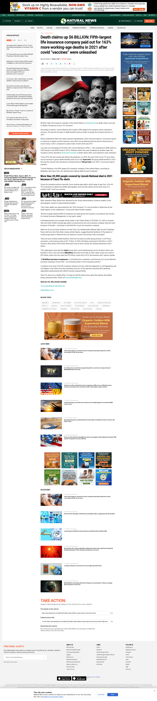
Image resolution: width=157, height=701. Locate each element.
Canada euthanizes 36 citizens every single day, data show (83, 565)
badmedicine (56, 68)
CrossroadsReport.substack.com (53, 286)
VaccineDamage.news (73, 278)
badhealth (48, 68)
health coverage (46, 70)
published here (65, 687)
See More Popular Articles (20, 133)
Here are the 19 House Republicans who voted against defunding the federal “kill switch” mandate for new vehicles (90, 437)
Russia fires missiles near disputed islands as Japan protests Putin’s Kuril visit (19, 87)
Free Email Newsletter (72, 652)
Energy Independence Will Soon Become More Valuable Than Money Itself (11, 204)
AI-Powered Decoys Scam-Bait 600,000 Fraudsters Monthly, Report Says (20, 55)
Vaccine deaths (46, 72)
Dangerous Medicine (94, 68)
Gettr (127, 659)
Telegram (128, 652)
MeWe (127, 664)
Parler (127, 654)
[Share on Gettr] (69, 64)
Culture (49, 28)
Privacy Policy (70, 667)
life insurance (56, 70)
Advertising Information (73, 662)
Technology (121, 28)
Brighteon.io (129, 647)
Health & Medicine (62, 28)
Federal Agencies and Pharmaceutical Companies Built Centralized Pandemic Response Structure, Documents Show (20, 96)
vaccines (54, 72)
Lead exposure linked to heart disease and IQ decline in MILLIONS (85, 531)
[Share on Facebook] (47, 64)
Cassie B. (74, 348)
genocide (111, 68)
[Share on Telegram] (56, 64)
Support (68, 654)
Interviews (30, 15)
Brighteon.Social (130, 650)
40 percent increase (69, 153)
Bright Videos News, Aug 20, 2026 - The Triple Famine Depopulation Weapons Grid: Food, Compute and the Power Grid (11, 217)
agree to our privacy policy (53, 697)
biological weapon (76, 68)
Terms (53, 684)
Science (110, 28)
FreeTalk (128, 662)
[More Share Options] (74, 64)
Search (153, 15)
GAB (127, 667)
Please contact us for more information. (52, 630)
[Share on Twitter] (52, 64)
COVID (85, 68)
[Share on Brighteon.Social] (43, 64)
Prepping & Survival (97, 28)
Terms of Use (70, 669)
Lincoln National (67, 70)
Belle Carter (75, 383)
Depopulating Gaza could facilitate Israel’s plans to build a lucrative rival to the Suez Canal (89, 420)
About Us (138, 15)
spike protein (109, 70)
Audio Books (39, 15)
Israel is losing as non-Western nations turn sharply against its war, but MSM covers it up (88, 403)
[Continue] (44, 657)
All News (99, 650)
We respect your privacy (10, 662)
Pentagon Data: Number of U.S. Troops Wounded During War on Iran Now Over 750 (20, 47)
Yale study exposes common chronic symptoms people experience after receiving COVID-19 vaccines (87, 351)
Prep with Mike (20, 15)
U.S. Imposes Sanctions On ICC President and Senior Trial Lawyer (18, 118)
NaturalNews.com (47, 290)
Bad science (49, 33)
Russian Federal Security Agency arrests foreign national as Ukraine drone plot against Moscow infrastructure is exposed (18, 71)
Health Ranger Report (12, 169)
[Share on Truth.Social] (65, 64)
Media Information (71, 659)
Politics (40, 28)
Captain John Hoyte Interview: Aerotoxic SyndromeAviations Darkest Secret (27, 216)
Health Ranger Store (102, 652)
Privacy (48, 684)
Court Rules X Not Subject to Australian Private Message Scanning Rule (20, 104)
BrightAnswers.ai (115, 15)
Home (3, 15)
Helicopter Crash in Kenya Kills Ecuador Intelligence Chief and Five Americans (20, 62)
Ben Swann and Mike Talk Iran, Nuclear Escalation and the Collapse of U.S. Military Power (11, 190)
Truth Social (129, 657)
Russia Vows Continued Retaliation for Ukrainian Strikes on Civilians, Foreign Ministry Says (19, 126)
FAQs (145, 15)
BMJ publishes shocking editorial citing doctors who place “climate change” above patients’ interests (88, 583)
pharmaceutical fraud (89, 70)
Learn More (101, 694)
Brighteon (11, 15)
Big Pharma (65, 68)
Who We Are (70, 647)
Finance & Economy (79, 28)
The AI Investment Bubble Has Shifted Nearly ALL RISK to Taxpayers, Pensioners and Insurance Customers (28, 204)
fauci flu (104, 68)
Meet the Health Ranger (73, 650)
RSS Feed (99, 664)
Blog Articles (100, 662)
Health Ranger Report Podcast (105, 654)
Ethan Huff (56, 59)
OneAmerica (77, 70)
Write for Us (69, 657)
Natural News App (102, 657)
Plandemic (101, 70)
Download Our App (128, 15)
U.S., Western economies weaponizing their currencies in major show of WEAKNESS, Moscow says (87, 368)
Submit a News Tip (71, 664)
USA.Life (128, 669)
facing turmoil (91, 123)
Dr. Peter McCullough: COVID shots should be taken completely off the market (89, 513)
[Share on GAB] (61, 64)
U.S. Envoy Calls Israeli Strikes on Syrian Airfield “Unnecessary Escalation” (20, 80)
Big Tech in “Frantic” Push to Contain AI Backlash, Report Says (20, 111)
